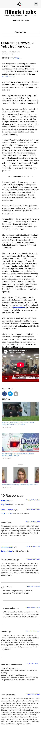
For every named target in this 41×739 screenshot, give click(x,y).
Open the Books (18, 307)
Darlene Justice (7, 547)
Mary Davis (5, 500)
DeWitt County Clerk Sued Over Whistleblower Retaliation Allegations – (18, 455)
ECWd (17, 58)
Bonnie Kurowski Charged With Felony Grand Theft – (20, 485)
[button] (36, 4)
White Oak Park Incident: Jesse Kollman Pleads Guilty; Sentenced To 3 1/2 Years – (18, 424)
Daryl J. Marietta (7, 510)
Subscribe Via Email (20, 20)
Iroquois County (8, 76)
